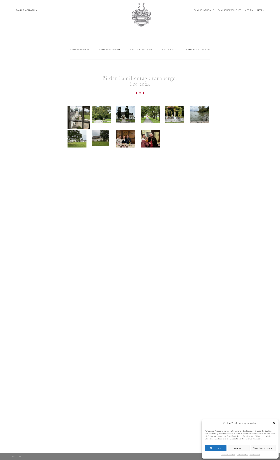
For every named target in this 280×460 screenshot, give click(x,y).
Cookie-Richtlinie (228, 454)
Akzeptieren (215, 448)
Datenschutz (242, 454)
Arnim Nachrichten (140, 49)
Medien (249, 10)
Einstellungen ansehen (263, 448)
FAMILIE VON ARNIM (26, 10)
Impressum (255, 454)
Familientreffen (79, 49)
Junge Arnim (169, 49)
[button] (274, 423)
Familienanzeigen (109, 49)
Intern (260, 10)
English (17, 456)
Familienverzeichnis (198, 49)
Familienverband (204, 10)
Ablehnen (238, 448)
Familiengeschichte (229, 10)
